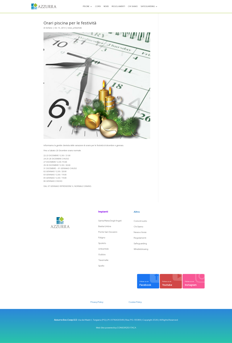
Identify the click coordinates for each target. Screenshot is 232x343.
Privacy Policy (96, 302)
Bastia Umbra (104, 226)
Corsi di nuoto (140, 221)
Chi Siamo (138, 226)
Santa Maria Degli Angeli (110, 220)
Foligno (101, 237)
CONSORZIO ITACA (126, 327)
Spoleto (102, 243)
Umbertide (103, 248)
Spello (101, 265)
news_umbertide (75, 28)
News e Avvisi (140, 232)
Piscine (86, 6)
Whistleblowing (141, 249)
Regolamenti (118, 6)
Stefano (49, 28)
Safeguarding (148, 6)
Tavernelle (103, 260)
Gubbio (102, 254)
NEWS (106, 6)
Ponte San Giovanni (107, 232)
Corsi (98, 6)
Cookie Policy (135, 302)
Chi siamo (133, 6)
